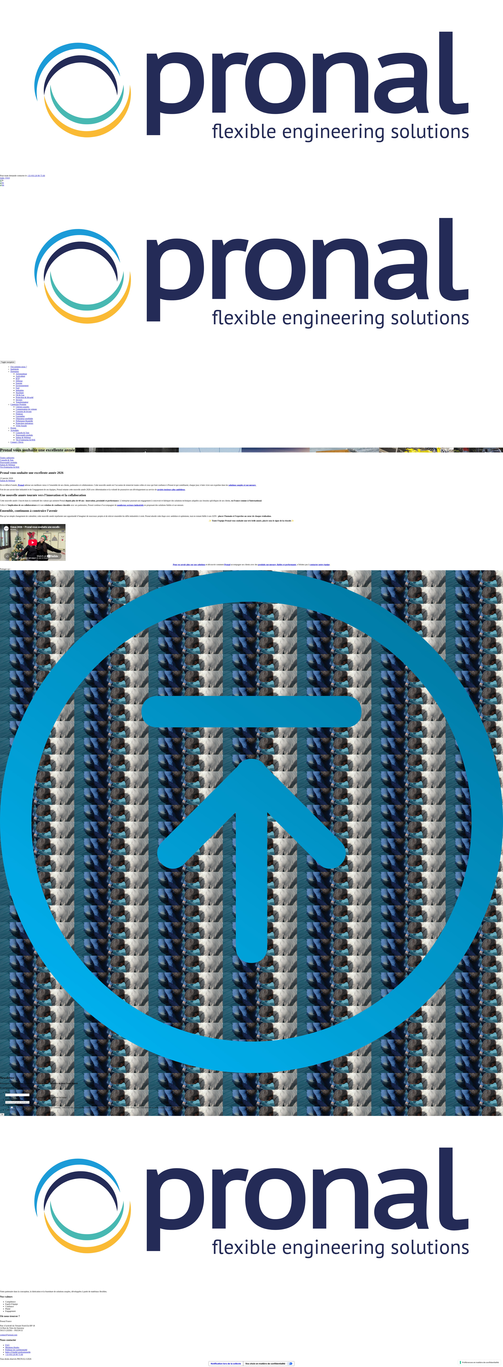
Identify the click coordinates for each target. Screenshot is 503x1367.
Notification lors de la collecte (226, 1363)
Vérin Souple (21, 426)
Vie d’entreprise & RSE (25, 440)
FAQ (7, 1345)
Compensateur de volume (26, 409)
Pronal (227, 564)
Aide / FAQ (5, 178)
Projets (13, 428)
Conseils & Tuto (22, 433)
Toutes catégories (7, 458)
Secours (19, 400)
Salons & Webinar (23, 437)
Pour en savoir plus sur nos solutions (189, 564)
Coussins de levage (24, 411)
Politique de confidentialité (16, 1350)
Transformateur (22, 402)
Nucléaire (20, 393)
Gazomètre (20, 416)
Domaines (14, 371)
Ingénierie (14, 369)
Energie (19, 383)
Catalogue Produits (18, 404)
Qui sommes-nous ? (18, 367)
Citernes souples (22, 407)
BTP (18, 378)
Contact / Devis (16, 442)
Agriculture (20, 376)
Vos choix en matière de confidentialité (265, 1363)
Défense (19, 381)
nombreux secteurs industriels (130, 505)
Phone (7, 1092)
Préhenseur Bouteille (24, 421)
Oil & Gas (20, 395)
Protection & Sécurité (24, 397)
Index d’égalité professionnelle (18, 1352)
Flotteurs (19, 414)
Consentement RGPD (14, 1105)
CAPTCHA (10, 1110)
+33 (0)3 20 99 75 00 (36, 176)
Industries (20, 390)
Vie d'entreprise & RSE (9, 467)
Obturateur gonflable (24, 418)
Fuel (17, 388)
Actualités (14, 430)
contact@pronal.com (8, 1335)
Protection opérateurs (24, 423)
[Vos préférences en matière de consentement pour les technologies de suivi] (479, 1362)
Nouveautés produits (24, 435)
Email (8, 1100)
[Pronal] (251, 173)
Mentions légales (12, 1347)
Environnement (22, 385)
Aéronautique (21, 374)
